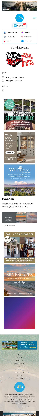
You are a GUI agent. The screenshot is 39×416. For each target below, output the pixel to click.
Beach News (28, 41)
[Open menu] (34, 18)
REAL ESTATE (19, 372)
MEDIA (19, 375)
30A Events (27, 36)
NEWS (19, 358)
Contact (19, 378)
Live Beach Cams (12, 32)
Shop (19, 355)
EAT (19, 366)
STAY (19, 369)
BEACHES (19, 361)
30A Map (9, 41)
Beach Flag (27, 32)
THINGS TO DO (19, 364)
